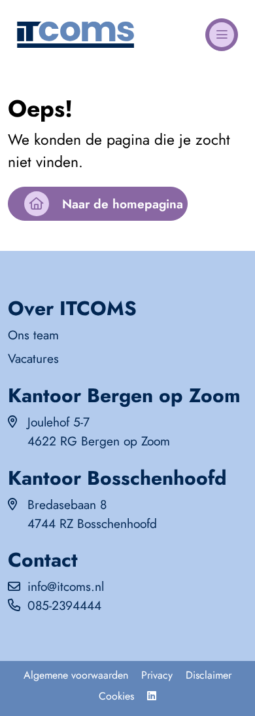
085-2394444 (64, 605)
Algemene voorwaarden (76, 675)
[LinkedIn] (151, 696)
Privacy (157, 675)
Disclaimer (208, 675)
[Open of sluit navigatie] (221, 34)
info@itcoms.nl (65, 586)
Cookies (116, 696)
